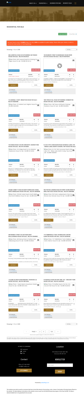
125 (52, 331)
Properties (42, 3)
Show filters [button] (72, 34)
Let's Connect (24, 370)
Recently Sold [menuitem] (67, 3)
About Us (32, 3)
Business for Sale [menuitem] (55, 3)
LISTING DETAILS (13, 85)
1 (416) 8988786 (13, 91)
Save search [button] (62, 34)
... (47, 331)
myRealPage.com (45, 382)
